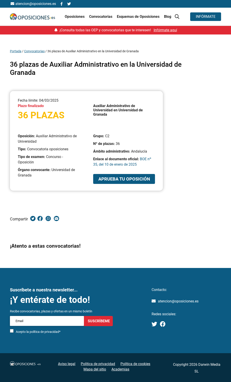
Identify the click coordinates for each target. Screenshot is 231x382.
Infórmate (205, 16)
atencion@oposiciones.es (178, 301)
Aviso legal (66, 364)
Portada (15, 51)
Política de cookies (135, 364)
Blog (167, 16)
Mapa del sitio (94, 369)
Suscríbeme (98, 321)
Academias (120, 369)
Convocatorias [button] (101, 16)
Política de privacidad (98, 364)
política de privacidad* (45, 332)
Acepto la (38, 332)
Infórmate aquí (165, 30)
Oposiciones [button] (75, 16)
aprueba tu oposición (124, 179)
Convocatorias (34, 51)
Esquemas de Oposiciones (138, 16)
